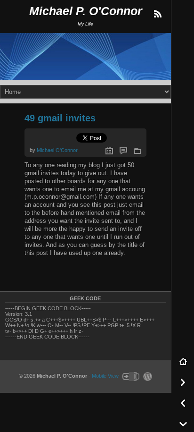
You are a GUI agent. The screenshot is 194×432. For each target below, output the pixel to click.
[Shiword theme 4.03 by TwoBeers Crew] (130, 376)
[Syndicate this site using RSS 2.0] (157, 14)
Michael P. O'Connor (85, 11)
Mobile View (105, 376)
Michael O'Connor (57, 150)
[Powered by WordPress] (146, 376)
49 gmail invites (60, 118)
